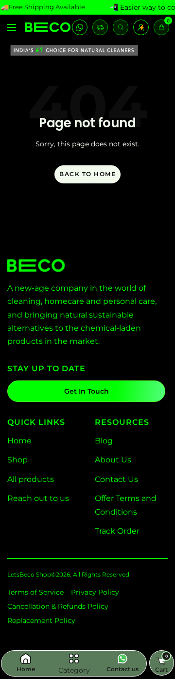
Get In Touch (86, 391)
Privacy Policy (95, 592)
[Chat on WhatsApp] (80, 27)
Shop (17, 459)
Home (19, 440)
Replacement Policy (41, 620)
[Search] (120, 27)
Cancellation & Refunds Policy (57, 606)
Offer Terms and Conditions (126, 505)
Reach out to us (38, 498)
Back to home (87, 174)
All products (30, 479)
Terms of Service (35, 592)
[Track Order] (100, 27)
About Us (113, 459)
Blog (104, 440)
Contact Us (116, 479)
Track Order (117, 531)
